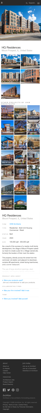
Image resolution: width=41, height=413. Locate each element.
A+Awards (6, 368)
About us (6, 366)
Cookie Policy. (23, 404)
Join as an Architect (29, 366)
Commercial (14, 230)
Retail (22, 230)
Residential (14, 228)
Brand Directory (8, 384)
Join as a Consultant (29, 368)
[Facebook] (4, 391)
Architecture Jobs (8, 380)
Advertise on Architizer (30, 370)
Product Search (8, 382)
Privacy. (5, 404)
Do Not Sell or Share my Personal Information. (18, 407)
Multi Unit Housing (25, 228)
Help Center (7, 373)
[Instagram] (17, 391)
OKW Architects (15, 224)
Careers (5, 370)
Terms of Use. (13, 404)
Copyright (6, 409)
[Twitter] (8, 391)
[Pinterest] (13, 391)
